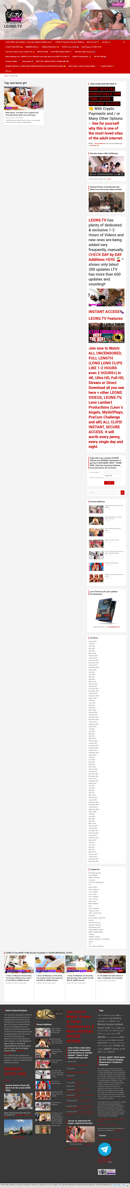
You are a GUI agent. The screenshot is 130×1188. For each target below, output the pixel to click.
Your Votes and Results (96, 946)
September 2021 (94, 781)
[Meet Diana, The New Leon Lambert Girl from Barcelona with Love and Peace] (24, 98)
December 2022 (93, 745)
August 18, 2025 (72, 983)
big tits (112, 1021)
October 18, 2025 (41, 983)
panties (108, 1037)
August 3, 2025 (102, 980)
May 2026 (92, 648)
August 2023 (93, 726)
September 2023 (94, 724)
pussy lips (120, 1040)
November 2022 (93, 748)
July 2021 (92, 786)
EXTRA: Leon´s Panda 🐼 (70, 47)
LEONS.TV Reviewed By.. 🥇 (81, 56)
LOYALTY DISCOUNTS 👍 (14, 47)
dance (110, 1030)
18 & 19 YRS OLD (103, 1015)
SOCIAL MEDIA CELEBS (96, 930)
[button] (106, 166)
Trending (91, 934)
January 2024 (93, 715)
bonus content (114, 1024)
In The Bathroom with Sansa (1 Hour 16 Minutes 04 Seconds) (110, 977)
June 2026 (92, 646)
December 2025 (93, 660)
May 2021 (92, 790)
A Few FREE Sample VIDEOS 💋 (61, 52)
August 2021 (93, 783)
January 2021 (93, 800)
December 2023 (93, 717)
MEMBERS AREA (21, 1115)
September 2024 (94, 696)
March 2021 (92, 795)
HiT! (90, 885)
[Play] (91, 174)
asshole (105, 1018)
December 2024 (93, 689)
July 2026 (92, 644)
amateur (112, 1015)
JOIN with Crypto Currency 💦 (85, 52)
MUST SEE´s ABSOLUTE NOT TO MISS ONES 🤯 (52, 61)
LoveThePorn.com (114, 627)
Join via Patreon (99, 143)
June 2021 (92, 788)
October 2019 (93, 835)
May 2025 (92, 677)
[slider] (105, 174)
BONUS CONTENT (94, 878)
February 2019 (93, 854)
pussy (113, 1040)
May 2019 (92, 847)
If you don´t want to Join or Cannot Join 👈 (20, 52)
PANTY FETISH (115, 1037)
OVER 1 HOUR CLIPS (95, 913)
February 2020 (93, 826)
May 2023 (92, 734)
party (121, 1037)
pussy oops (102, 1043)
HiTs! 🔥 (8, 71)
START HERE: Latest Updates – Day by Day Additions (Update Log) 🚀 (29, 42)
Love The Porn (93, 899)
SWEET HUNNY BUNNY (96, 932)
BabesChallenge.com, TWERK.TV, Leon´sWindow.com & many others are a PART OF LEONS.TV (37, 56)
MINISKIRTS (113, 1034)
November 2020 (93, 804)
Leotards (69, 1079)
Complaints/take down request (107, 1125)
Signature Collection (95, 925)
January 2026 (93, 658)
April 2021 (92, 793)
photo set (107, 1040)
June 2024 (92, 703)
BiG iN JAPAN (93, 875)
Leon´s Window (93, 896)
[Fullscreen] (122, 174)
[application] (106, 166)
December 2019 (93, 831)
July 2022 (92, 757)
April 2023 (92, 736)
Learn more (116, 1184)
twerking (100, 1049)
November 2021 (93, 776)
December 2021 (93, 774)
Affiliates (7, 1080)
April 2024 (92, 708)
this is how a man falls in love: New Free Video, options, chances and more (80, 1113)
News (90, 906)
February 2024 (93, 712)
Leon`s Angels (93, 892)
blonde (118, 1021)
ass (118, 1015)
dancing (115, 1030)
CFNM (77, 1086)
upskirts (116, 1049)
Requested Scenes (94, 922)
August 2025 (93, 670)
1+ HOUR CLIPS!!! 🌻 (107, 66)
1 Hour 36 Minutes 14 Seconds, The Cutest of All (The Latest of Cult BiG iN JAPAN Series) (49, 978)
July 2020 (92, 814)
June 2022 (92, 760)
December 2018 (93, 859)
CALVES (113, 1028)
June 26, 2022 (10, 117)
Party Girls (92, 915)
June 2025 (92, 674)
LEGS (100, 1034)
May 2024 (92, 705)
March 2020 (92, 823)
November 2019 (93, 833)
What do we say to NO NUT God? (77, 1072)
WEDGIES (111, 1052)
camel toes (101, 1030)
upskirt (108, 1048)
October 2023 (93, 722)
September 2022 (94, 752)
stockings (105, 1045)
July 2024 (92, 700)
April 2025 (92, 679)
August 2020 (93, 812)
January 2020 (93, 828)
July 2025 (92, 672)
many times (87, 1144)
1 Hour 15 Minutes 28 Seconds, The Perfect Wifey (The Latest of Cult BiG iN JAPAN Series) (19, 978)
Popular (9, 108)
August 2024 (93, 698)
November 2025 (93, 663)
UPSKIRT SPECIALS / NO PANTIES (99, 939)
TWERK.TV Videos (94, 937)
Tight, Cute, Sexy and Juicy (112, 540)
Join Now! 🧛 (106, 42)
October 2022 (93, 750)
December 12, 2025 (11, 983)
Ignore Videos (93, 887)
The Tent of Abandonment (111, 563)
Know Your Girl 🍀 (93, 42)
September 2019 (94, 838)
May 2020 (92, 819)
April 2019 (92, 849)
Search (122, 492)
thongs (116, 1045)
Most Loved (92, 901)
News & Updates (94, 908)
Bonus (101, 1024)
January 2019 (93, 857)
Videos (15, 108)
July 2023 (92, 729)
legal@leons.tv (119, 1130)
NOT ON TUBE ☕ (100, 56)
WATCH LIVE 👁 (42, 52)
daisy (106, 1030)
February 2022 (93, 769)
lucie (108, 1034)
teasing (110, 1045)
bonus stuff (104, 1027)
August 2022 (93, 755)
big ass (107, 1021)
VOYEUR (104, 1052)
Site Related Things (95, 927)
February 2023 (93, 741)
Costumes (92, 880)
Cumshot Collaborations (96, 882)
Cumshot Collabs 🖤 (12, 61)
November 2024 (93, 691)
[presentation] (121, 952)
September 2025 (94, 667)
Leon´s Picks (93, 894)
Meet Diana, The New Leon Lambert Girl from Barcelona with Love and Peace (22, 114)
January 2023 (93, 743)
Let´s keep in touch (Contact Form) (109, 1139)
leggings (121, 1030)
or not (109, 179)
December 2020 (93, 802)
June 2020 (92, 816)
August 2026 (93, 641)
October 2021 (93, 778)
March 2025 (92, 682)
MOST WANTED (93, 904)
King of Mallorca (94, 889)
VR (89, 944)
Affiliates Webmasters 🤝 (50, 47)
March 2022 (92, 767)
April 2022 (92, 764)
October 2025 (93, 665)
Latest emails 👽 (27, 61)
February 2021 (93, 797)
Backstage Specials (95, 873)
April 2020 (92, 821)
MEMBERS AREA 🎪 (32, 47)
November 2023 (93, 719)
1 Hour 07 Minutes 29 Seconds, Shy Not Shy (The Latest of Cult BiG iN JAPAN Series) (80, 978)
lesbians (104, 1034)
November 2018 (93, 861)
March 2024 (92, 710)
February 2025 (93, 684)
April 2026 (92, 651)
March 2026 (92, 653)
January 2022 (93, 771)
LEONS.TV (13, 26)
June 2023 (92, 731)
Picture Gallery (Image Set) (97, 918)
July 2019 (92, 842)
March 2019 (92, 852)
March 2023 (92, 738)
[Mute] (119, 174)
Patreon (93, 145)
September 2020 (94, 809)
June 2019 (92, 845)
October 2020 (93, 807)
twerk (122, 1045)
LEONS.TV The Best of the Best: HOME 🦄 (69, 42)
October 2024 (93, 693)
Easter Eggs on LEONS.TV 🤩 (91, 47)
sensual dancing (112, 1043)
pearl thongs (101, 1040)
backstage (101, 1021)
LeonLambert (19, 117)
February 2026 (93, 655)
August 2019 (93, 840)
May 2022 (92, 762)
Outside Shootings (81, 1083)
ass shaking (115, 1018)
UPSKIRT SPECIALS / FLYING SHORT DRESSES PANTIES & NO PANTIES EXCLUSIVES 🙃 (36, 66)
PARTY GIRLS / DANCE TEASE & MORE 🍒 (82, 66)
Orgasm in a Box (94, 911)
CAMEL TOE (120, 1028)
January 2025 (93, 686)
